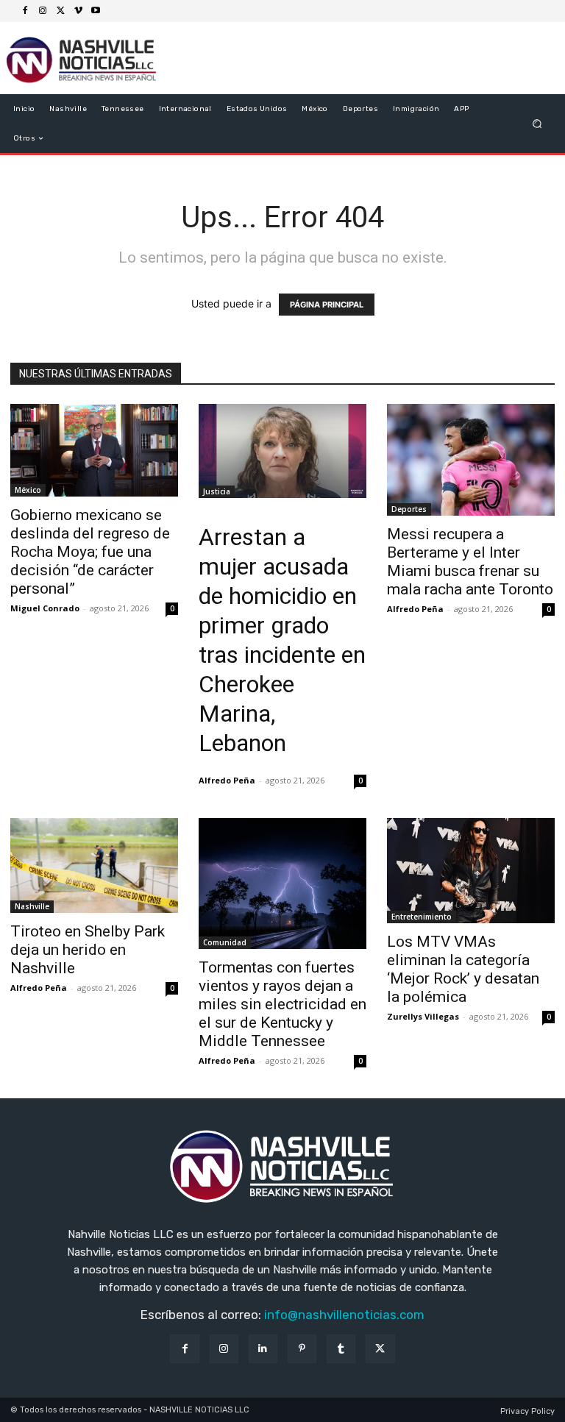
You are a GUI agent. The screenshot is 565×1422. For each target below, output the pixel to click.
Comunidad (224, 942)
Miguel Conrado (44, 608)
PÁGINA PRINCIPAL (326, 304)
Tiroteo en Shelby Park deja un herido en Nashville (87, 949)
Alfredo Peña (227, 780)
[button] (537, 124)
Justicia (216, 491)
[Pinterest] (302, 1348)
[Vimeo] (78, 11)
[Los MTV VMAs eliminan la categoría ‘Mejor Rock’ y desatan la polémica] (471, 870)
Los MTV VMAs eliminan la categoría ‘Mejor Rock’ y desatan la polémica (463, 969)
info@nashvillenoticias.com (344, 1314)
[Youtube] (95, 11)
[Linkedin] (263, 1348)
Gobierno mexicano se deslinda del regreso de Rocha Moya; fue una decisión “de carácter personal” (90, 551)
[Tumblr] (341, 1348)
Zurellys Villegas (423, 1016)
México (28, 490)
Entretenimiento (421, 916)
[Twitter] (60, 11)
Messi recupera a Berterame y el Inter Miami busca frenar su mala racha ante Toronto (470, 561)
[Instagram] (42, 11)
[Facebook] (25, 11)
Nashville (32, 906)
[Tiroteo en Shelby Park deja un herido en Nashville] (94, 865)
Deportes (409, 509)
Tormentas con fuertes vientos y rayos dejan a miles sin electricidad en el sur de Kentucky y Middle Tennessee (282, 1004)
